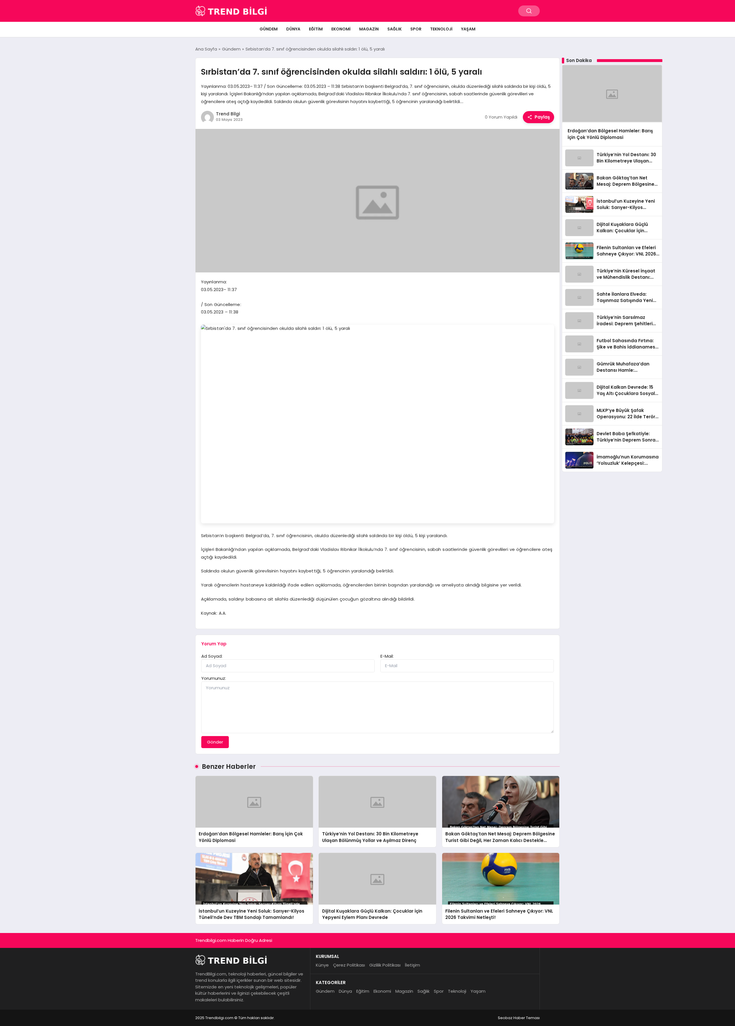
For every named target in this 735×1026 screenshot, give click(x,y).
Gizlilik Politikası (385, 965)
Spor (415, 29)
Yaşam (468, 29)
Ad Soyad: (212, 656)
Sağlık (394, 29)
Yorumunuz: (213, 678)
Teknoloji (441, 29)
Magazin (369, 29)
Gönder (215, 742)
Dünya (293, 29)
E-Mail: (387, 656)
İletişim (412, 965)
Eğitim (316, 29)
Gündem (269, 29)
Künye (322, 965)
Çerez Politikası (349, 965)
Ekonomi (341, 29)
